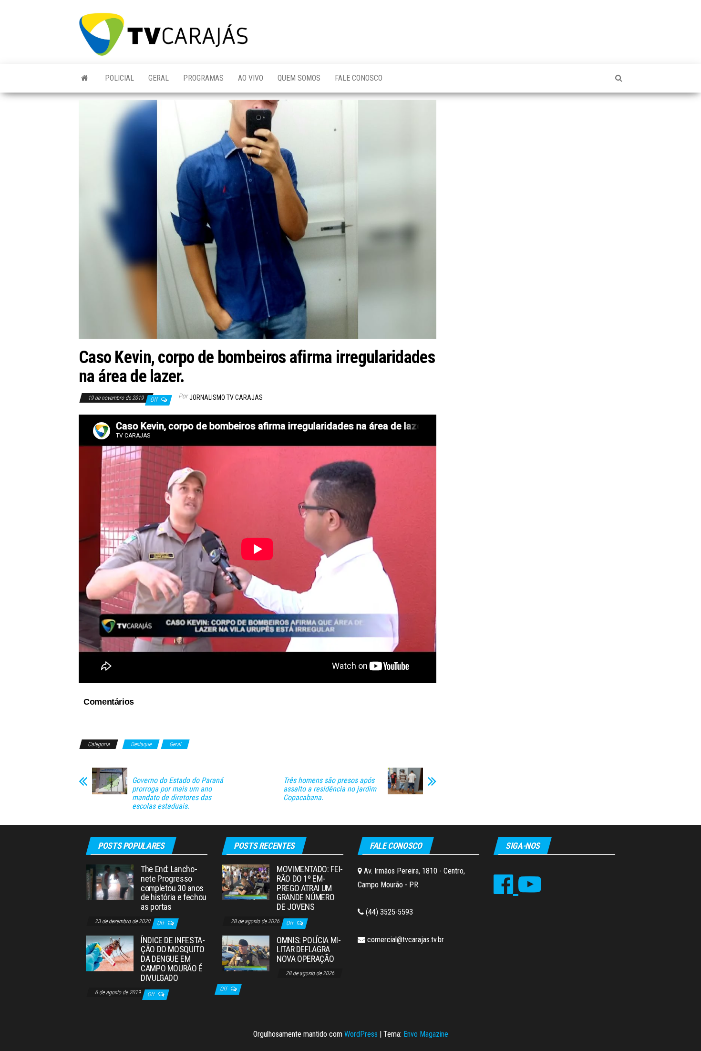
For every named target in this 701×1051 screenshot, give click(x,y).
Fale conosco (358, 78)
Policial (119, 78)
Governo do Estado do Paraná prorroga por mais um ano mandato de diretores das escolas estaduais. (177, 793)
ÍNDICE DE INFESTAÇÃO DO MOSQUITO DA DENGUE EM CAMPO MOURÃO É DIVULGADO (173, 959)
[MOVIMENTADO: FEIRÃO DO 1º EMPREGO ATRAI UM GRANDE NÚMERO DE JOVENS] (245, 881)
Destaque (141, 744)
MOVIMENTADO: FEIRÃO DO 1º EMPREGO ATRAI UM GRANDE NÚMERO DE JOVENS (310, 888)
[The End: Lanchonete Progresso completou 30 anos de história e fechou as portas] (110, 881)
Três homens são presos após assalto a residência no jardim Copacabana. (329, 789)
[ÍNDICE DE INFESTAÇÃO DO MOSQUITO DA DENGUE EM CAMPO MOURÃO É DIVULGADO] (110, 952)
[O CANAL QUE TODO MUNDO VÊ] (85, 78)
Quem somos (299, 78)
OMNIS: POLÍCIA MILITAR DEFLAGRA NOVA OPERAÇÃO (309, 949)
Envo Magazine (425, 1034)
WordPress (361, 1034)
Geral (158, 78)
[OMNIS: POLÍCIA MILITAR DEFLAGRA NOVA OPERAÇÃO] (245, 952)
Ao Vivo (250, 78)
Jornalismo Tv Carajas (226, 397)
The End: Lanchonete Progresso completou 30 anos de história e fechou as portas (173, 888)
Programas (203, 78)
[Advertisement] (536, 171)
